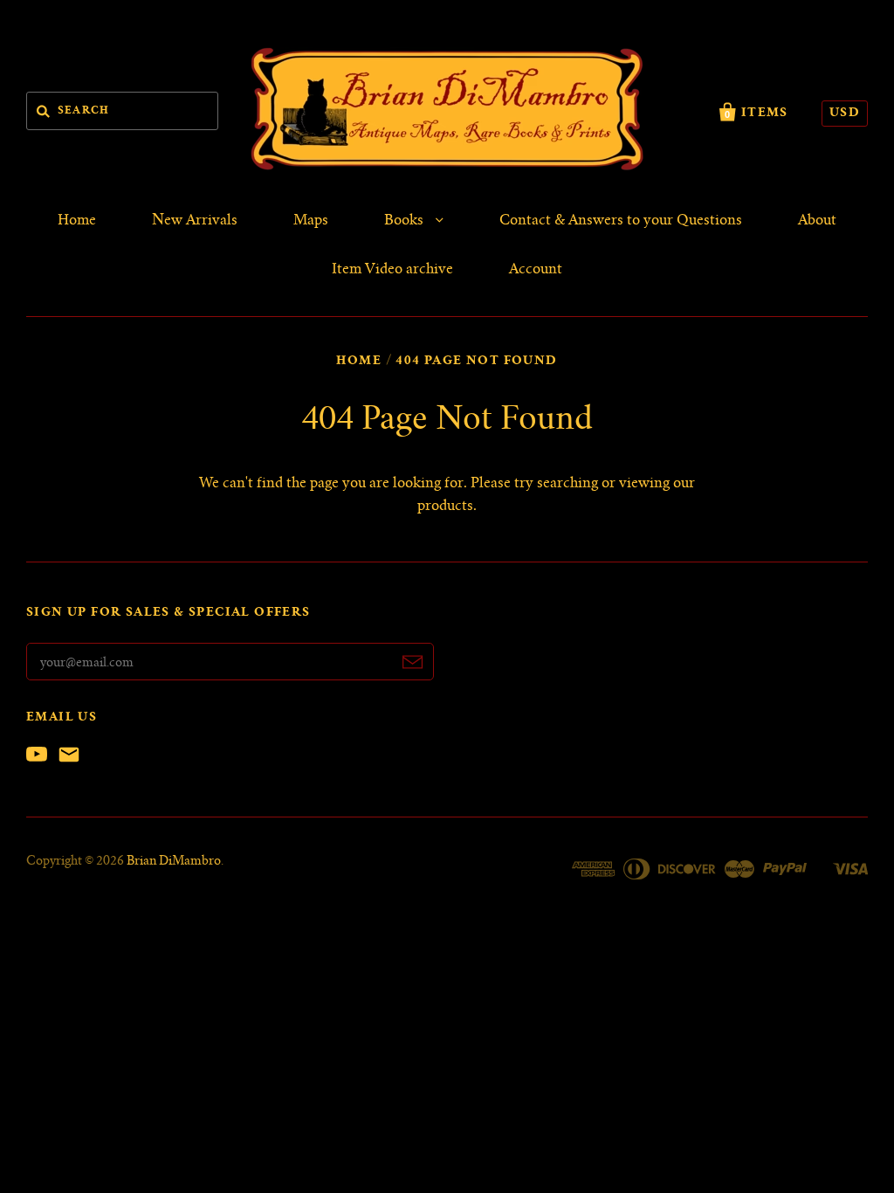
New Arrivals (194, 221)
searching (567, 484)
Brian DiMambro (174, 862)
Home (77, 221)
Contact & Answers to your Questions (620, 221)
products (445, 507)
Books (405, 221)
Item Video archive (392, 270)
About (817, 221)
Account (535, 270)
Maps (310, 221)
